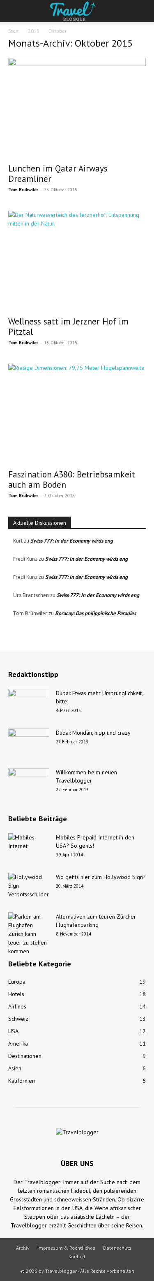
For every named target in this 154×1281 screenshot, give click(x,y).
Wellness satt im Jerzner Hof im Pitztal (68, 326)
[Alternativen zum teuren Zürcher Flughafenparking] (28, 934)
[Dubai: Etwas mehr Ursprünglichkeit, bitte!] (28, 703)
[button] (14, 11)
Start (13, 31)
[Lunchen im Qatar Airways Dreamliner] (77, 108)
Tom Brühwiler (23, 190)
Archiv (23, 1248)
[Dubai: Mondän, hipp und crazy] (28, 743)
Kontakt (77, 1256)
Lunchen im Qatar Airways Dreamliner (58, 173)
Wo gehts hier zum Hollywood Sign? (101, 877)
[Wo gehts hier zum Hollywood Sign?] (28, 887)
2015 (33, 31)
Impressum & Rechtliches (66, 1248)
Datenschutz (117, 1248)
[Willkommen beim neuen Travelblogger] (28, 782)
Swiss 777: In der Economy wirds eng (71, 540)
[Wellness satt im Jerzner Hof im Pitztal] (77, 261)
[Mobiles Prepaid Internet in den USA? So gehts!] (28, 847)
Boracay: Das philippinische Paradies (95, 613)
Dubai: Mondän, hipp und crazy (93, 732)
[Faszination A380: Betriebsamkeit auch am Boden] (77, 414)
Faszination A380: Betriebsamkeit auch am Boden (71, 479)
